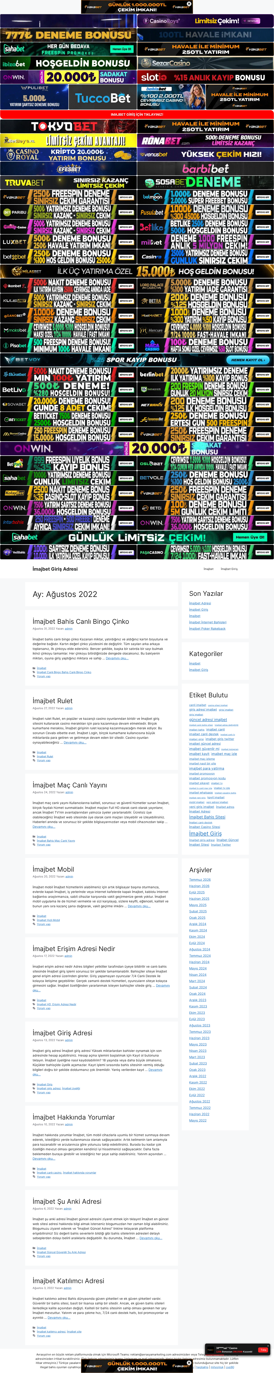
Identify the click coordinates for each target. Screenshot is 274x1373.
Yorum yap (44, 676)
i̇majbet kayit (199, 754)
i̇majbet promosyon (202, 773)
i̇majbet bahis (196, 729)
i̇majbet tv (217, 783)
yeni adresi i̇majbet (217, 802)
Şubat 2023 (198, 1063)
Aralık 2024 (197, 924)
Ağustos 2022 (199, 1101)
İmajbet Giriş (229, 569)
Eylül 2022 (197, 1095)
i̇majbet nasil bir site (202, 763)
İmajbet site (74, 1331)
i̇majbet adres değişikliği (226, 725)
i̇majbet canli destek (204, 734)
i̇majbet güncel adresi (205, 743)
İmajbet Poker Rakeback (207, 628)
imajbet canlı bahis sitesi (201, 725)
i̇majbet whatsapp (201, 792)
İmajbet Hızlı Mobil (48, 920)
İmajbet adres (225, 807)
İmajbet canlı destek (200, 822)
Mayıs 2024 (198, 968)
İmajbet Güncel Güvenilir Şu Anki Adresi (61, 1252)
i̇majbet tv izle (222, 787)
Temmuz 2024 (200, 956)
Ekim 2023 (197, 1013)
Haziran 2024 (199, 962)
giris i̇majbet (196, 714)
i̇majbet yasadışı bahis (225, 793)
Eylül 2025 (197, 892)
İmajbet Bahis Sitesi (207, 817)
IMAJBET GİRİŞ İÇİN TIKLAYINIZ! (137, 114)
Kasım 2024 (198, 930)
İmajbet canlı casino (49, 1172)
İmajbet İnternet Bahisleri (207, 622)
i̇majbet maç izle (224, 754)
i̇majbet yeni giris (197, 798)
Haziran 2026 (199, 886)
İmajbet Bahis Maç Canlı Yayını (56, 840)
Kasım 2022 (198, 1082)
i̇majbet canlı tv (228, 734)
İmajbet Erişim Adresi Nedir (74, 949)
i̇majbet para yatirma (206, 768)
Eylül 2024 (197, 943)
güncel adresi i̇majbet (208, 719)
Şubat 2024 (198, 987)
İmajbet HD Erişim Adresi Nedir (56, 1004)
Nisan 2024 (198, 975)
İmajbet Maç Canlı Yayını (70, 785)
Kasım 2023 (198, 1006)
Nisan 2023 (198, 1051)
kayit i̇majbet (215, 797)
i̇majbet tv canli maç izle (200, 788)
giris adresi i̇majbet (203, 709)
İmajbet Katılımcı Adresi (68, 1281)
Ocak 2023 (197, 1070)
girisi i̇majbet (226, 709)
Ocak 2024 (197, 994)
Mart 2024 (197, 981)
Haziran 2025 (199, 899)
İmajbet (208, 569)
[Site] (68, 197)
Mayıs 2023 (198, 1044)
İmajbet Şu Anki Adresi (67, 1201)
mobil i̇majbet (196, 802)
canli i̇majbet (197, 705)
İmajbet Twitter (221, 845)
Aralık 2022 (197, 1076)
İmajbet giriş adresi (49, 1088)
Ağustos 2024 (199, 949)
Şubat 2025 (198, 911)
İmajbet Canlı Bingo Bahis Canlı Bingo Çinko (64, 672)
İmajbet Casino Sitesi (204, 827)
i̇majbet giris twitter (220, 739)
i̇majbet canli (215, 729)
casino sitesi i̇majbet (218, 705)
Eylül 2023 (197, 1019)
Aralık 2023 (197, 1000)
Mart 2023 (197, 1057)
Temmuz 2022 (200, 1108)
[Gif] (137, 271)
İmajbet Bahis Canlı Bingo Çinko (81, 621)
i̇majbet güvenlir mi (204, 749)
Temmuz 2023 (200, 1032)
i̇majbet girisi (196, 739)
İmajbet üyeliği (71, 1088)
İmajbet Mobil (53, 869)
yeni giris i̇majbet (201, 807)
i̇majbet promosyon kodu (207, 778)
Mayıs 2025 (198, 905)
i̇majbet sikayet (199, 783)
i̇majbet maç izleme (202, 759)
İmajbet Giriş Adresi (55, 569)
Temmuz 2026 (200, 880)
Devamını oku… (117, 658)
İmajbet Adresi (200, 603)
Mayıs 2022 (198, 1120)
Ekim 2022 (197, 1089)
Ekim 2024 (197, 937)
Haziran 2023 (199, 1038)
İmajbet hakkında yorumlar (79, 1172)
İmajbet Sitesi (199, 845)
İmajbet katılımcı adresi (51, 1331)
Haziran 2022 (199, 1114)
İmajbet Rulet (53, 701)
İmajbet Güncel (228, 840)
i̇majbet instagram (229, 749)
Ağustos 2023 (199, 1025)
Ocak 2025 (197, 918)
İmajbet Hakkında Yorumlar (74, 1117)
